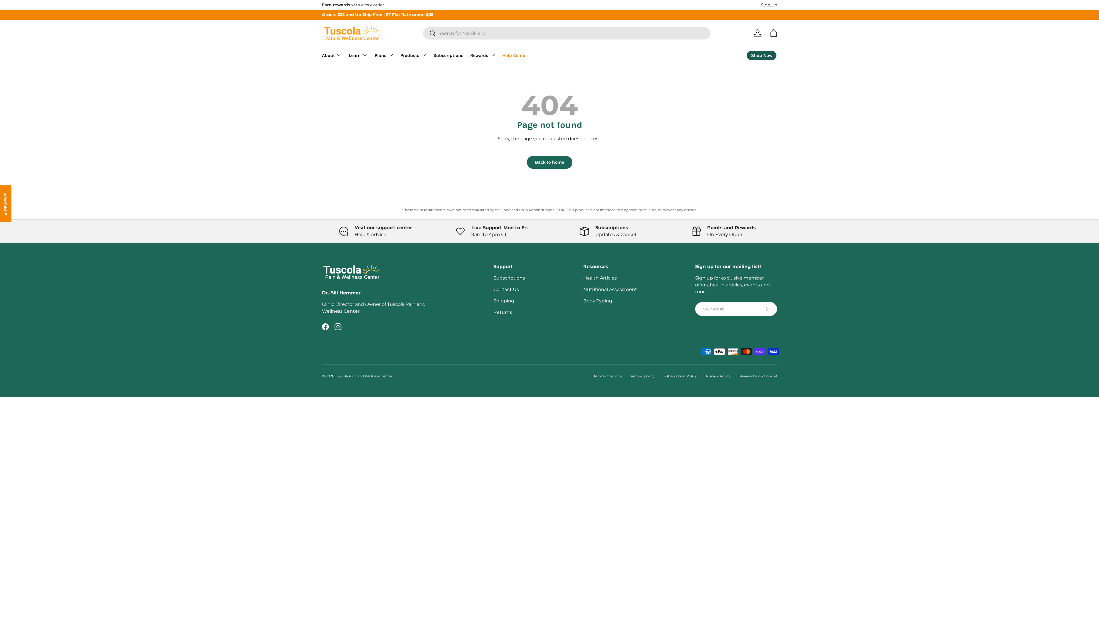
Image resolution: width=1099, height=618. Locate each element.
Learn (355, 55)
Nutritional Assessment (610, 289)
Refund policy (643, 376)
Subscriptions (448, 55)
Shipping (503, 301)
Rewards (479, 55)
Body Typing (597, 301)
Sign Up (769, 4)
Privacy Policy (718, 376)
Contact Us (506, 289)
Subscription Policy (680, 376)
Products (409, 55)
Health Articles (600, 278)
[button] (773, 33)
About (328, 55)
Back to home (549, 162)
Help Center (514, 55)
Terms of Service (608, 376)
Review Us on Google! (758, 376)
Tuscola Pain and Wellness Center (363, 376)
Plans (380, 55)
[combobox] (567, 33)
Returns (502, 312)
